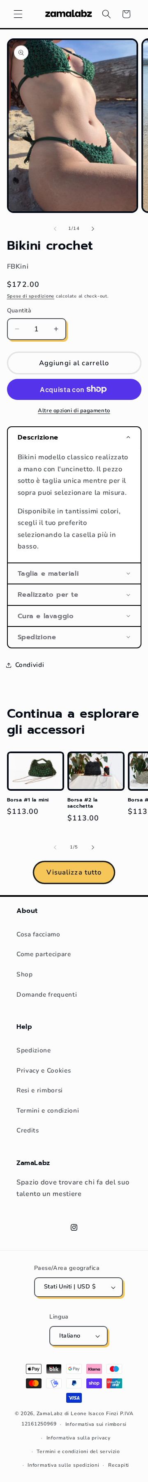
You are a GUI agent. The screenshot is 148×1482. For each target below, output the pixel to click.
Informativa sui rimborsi (96, 1424)
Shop (24, 974)
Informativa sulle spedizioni (63, 1465)
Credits (27, 1130)
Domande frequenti (46, 994)
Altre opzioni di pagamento (74, 410)
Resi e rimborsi (39, 1090)
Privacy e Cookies (43, 1070)
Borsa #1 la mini (28, 800)
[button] (18, 14)
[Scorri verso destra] (93, 229)
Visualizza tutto (74, 872)
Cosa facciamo (38, 934)
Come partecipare (43, 954)
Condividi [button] (29, 664)
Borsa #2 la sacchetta (82, 803)
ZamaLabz (50, 1413)
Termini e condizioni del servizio (78, 1451)
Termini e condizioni (47, 1110)
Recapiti (118, 1465)
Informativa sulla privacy (78, 1438)
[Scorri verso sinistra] (55, 229)
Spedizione (33, 1050)
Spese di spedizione (31, 296)
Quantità (19, 310)
